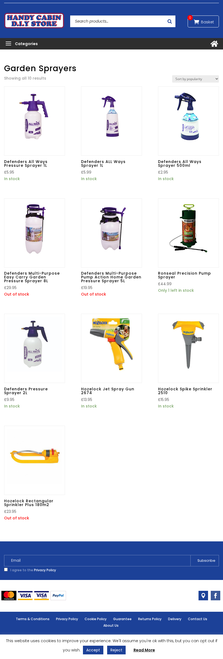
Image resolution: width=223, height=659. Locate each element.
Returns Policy (150, 619)
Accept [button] (93, 650)
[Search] (169, 21)
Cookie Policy (96, 619)
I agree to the (33, 570)
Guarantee (122, 619)
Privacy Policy (45, 570)
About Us (111, 625)
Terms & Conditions (32, 619)
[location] (203, 595)
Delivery (174, 619)
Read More (144, 650)
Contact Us (197, 619)
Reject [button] (116, 650)
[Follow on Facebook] (215, 595)
